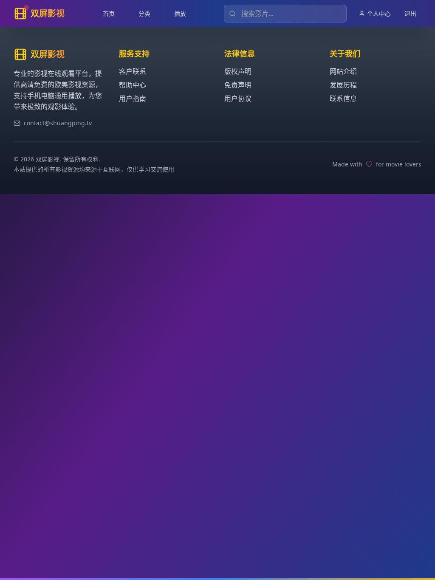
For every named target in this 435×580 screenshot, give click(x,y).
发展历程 (343, 85)
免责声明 (237, 85)
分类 (144, 13)
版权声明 (237, 71)
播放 (180, 13)
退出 (410, 13)
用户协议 (237, 98)
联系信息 (343, 98)
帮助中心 (132, 85)
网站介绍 (343, 71)
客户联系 (132, 71)
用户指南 (132, 98)
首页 (109, 13)
